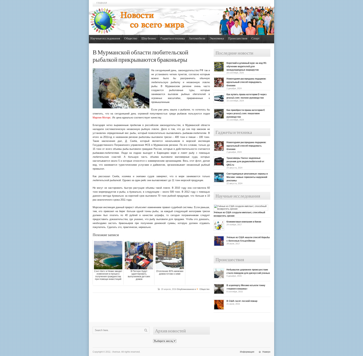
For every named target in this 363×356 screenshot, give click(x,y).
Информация (247, 352)
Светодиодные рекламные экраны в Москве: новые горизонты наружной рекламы (247, 177)
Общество (130, 38)
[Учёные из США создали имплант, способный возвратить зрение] (241, 209)
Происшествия (237, 38)
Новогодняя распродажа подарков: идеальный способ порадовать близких (246, 82)
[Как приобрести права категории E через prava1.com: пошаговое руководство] (219, 118)
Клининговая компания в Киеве (243, 221)
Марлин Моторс (102, 117)
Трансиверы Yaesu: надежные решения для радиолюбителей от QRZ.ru (245, 161)
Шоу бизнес (148, 38)
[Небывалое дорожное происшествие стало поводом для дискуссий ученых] (219, 277)
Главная (101, 3)
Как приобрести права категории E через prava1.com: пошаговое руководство (245, 113)
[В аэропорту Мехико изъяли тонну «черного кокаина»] (219, 293)
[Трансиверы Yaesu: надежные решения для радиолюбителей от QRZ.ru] (219, 166)
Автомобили (197, 38)
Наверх (266, 352)
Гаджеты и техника (173, 38)
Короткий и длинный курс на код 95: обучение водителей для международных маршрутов (246, 66)
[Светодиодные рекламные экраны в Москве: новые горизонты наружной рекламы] (219, 182)
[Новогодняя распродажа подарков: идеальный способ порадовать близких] (219, 87)
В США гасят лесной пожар (241, 301)
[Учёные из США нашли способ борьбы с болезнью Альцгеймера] (219, 245)
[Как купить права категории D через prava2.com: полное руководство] (219, 102)
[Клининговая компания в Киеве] (219, 230)
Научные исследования (105, 38)
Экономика (216, 38)
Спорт (255, 38)
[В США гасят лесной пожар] (219, 309)
